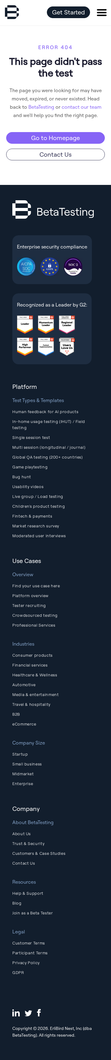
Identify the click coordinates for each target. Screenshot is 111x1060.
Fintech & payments (32, 516)
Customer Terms (28, 943)
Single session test (31, 437)
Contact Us (55, 154)
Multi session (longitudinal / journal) (48, 447)
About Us (21, 833)
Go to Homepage (55, 138)
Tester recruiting (29, 605)
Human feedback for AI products (45, 411)
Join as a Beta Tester (32, 912)
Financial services (30, 665)
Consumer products (32, 655)
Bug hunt (21, 476)
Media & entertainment (35, 694)
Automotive (23, 684)
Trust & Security (28, 843)
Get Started (68, 12)
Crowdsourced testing (35, 615)
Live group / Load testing (37, 496)
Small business (27, 763)
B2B (16, 714)
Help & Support (27, 893)
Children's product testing (38, 506)
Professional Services (33, 625)
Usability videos (27, 486)
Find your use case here (36, 585)
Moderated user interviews (39, 535)
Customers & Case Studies (38, 853)
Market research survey (35, 525)
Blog (17, 903)
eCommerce (24, 724)
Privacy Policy (26, 962)
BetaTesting (41, 107)
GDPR (18, 972)
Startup (20, 754)
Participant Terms (30, 952)
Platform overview (30, 595)
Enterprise (22, 783)
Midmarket (23, 773)
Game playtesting (29, 466)
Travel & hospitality (31, 704)
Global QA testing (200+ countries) (47, 457)
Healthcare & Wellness (34, 674)
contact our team (81, 107)
